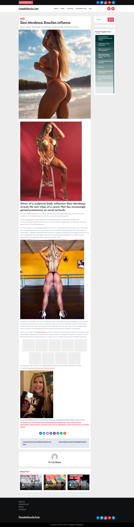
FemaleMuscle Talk (81, 8)
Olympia (77, 478)
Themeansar (79, 524)
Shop (90, 8)
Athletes (56, 8)
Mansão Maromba (41, 332)
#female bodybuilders (58, 27)
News (47, 478)
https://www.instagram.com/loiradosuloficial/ (41, 368)
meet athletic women (52, 475)
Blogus (72, 524)
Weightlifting (26, 474)
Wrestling (34, 474)
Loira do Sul (30, 219)
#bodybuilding (47, 27)
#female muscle (68, 27)
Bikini (22, 18)
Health (62, 8)
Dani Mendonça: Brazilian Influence (45, 22)
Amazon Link (27, 422)
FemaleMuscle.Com (28, 8)
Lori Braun (70, 8)
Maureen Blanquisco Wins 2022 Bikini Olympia (72, 442)
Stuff (52, 478)
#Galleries (76, 27)
